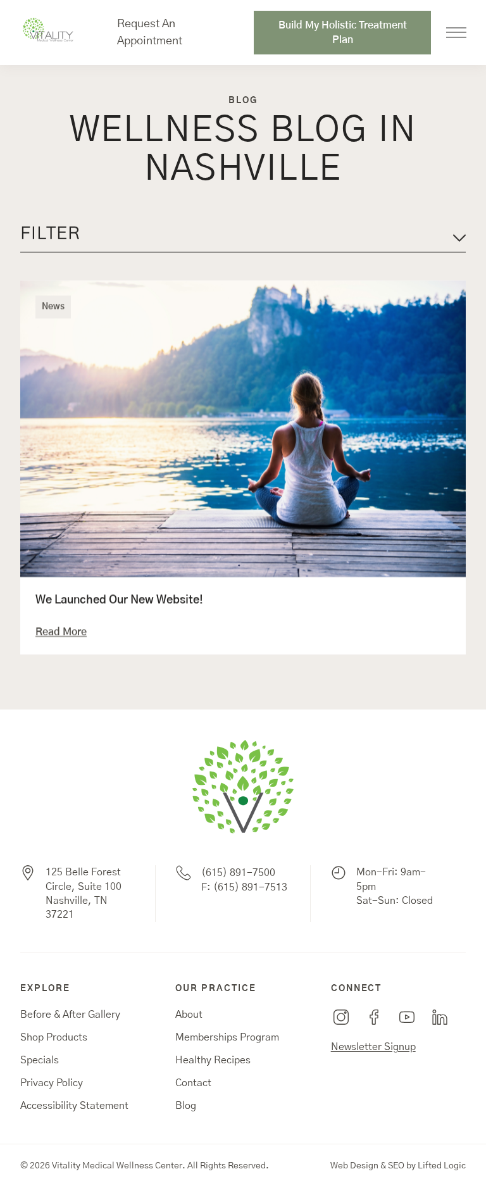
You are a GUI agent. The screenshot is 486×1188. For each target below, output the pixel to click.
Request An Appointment (149, 32)
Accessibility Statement (74, 1106)
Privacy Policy (51, 1083)
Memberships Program (227, 1037)
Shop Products (53, 1037)
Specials (39, 1060)
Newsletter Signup (373, 1047)
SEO (396, 1165)
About (188, 1015)
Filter (50, 234)
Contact (193, 1083)
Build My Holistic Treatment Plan (342, 32)
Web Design (354, 1165)
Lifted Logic (442, 1165)
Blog (185, 1106)
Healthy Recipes (213, 1060)
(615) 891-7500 (238, 873)
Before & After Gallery (70, 1015)
